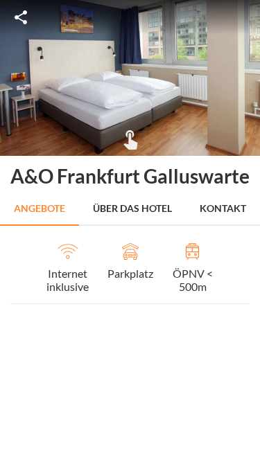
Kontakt (223, 208)
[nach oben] (244, 231)
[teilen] (20, 17)
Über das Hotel (132, 208)
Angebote (39, 208)
